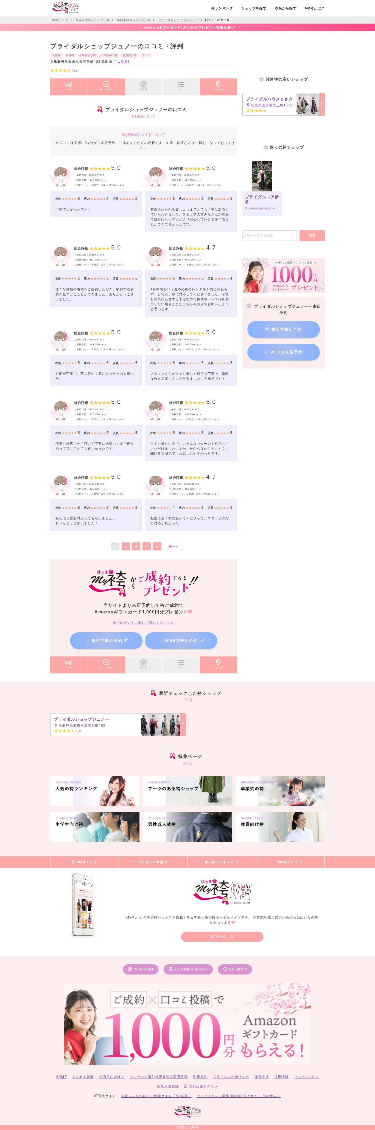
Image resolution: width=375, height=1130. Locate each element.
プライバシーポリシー (231, 1077)
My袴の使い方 (222, 937)
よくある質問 (83, 1077)
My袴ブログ (288, 862)
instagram (142, 969)
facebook (237, 969)
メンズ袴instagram (190, 969)
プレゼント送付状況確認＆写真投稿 (159, 1077)
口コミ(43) (106, 89)
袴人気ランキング (220, 862)
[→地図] (122, 62)
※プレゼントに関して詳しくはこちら (143, 623)
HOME (61, 1077)
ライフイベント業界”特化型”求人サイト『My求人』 (239, 1096)
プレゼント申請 (151, 862)
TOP (69, 89)
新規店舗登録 (168, 1086)
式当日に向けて (111, 1077)
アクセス (218, 89)
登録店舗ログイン (203, 1086)
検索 (312, 235)
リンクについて (306, 1077)
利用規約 (200, 1077)
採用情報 (281, 1077)
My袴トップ (86, 862)
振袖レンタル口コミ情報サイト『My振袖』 (156, 1096)
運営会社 (261, 1077)
